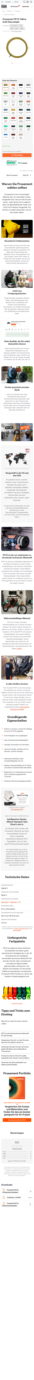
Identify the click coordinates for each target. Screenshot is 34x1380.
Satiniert (13, 902)
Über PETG (26, 175)
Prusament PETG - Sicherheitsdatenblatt (10, 1204)
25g (21, 25)
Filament (9, 11)
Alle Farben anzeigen (17, 1003)
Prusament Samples (9, 14)
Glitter (22, 28)
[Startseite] (4, 11)
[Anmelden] (27, 1)
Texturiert (5, 902)
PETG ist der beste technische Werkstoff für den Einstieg (15, 1034)
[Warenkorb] (31, 1)
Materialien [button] (25, 6)
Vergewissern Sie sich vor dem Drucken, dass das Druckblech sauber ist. (15, 1041)
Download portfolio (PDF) (17, 1120)
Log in (9, 1160)
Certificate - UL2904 (14, 1197)
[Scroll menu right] (32, 6)
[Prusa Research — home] (4, 6)
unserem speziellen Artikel (21, 928)
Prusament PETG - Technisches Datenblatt (10, 1191)
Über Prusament (12, 175)
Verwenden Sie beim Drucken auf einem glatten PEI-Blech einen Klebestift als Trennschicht (15, 1049)
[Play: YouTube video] (17, 432)
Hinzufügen (18, 155)
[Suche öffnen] (24, 1)
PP (20, 902)
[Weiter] (28, 48)
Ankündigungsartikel (17, 809)
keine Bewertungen (17, 31)
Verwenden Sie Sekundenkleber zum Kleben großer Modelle (13, 1064)
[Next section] (30, 175)
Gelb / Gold (14, 28)
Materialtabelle (17, 930)
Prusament (17, 11)
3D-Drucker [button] (15, 6)
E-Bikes (19, 648)
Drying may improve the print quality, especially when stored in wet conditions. (15, 1057)
